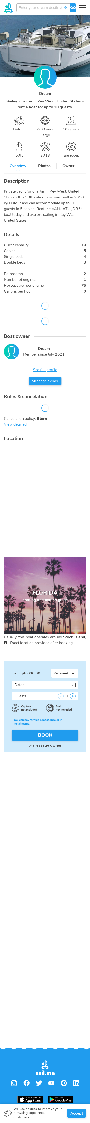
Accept (76, 1113)
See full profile (45, 370)
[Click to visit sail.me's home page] (8, 8)
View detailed (15, 424)
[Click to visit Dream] (11, 351)
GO (73, 7)
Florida (45, 596)
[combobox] (43, 7)
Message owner (45, 381)
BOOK (45, 735)
